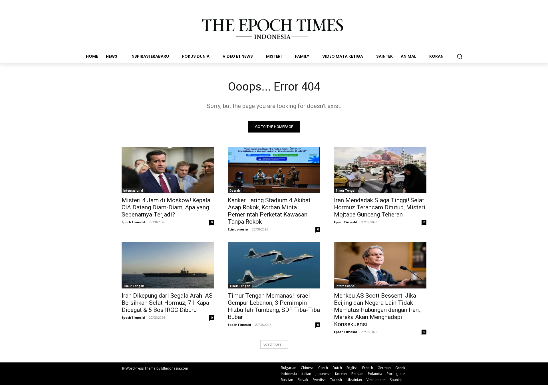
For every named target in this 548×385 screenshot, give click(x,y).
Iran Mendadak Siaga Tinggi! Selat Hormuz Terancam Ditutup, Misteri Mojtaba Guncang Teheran (379, 207)
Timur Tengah (346, 190)
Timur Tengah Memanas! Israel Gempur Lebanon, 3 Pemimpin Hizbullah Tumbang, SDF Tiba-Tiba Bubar (274, 306)
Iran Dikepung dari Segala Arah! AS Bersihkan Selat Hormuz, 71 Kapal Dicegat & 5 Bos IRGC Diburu (167, 302)
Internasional (133, 190)
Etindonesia (238, 229)
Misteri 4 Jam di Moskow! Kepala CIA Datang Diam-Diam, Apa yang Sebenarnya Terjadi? (166, 207)
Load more (272, 344)
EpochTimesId (133, 222)
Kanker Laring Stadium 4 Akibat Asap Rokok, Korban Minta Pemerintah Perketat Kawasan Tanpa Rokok (269, 211)
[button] (459, 56)
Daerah (234, 190)
